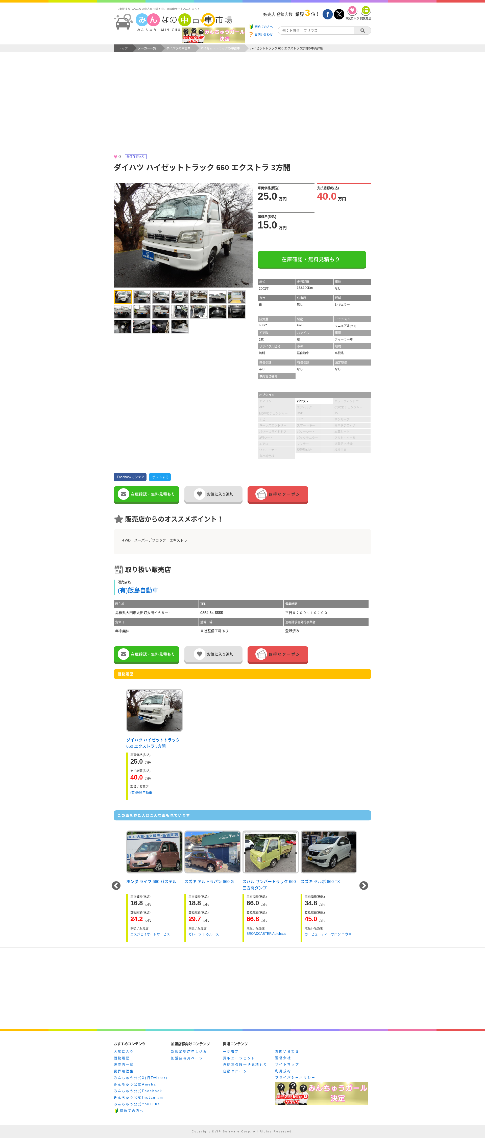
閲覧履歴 (122, 1058)
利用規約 (283, 1071)
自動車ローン (235, 1071)
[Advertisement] (242, 107)
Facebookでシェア (130, 477)
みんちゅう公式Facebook (138, 1091)
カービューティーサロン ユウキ (328, 934)
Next (364, 886)
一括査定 (231, 1051)
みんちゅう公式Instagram (138, 1097)
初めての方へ (132, 1111)
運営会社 (283, 1058)
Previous (116, 886)
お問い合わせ (287, 1051)
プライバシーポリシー (295, 1077)
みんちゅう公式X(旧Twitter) (140, 1078)
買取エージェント (239, 1058)
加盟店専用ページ (187, 1058)
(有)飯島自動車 (138, 590)
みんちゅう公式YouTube (137, 1104)
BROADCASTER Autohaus (266, 934)
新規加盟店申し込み (189, 1051)
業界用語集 (124, 1071)
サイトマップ (287, 1064)
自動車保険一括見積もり (245, 1065)
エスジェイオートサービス (150, 934)
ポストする (160, 477)
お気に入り (124, 1051)
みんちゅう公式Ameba (135, 1084)
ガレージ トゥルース (203, 934)
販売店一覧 (124, 1065)
